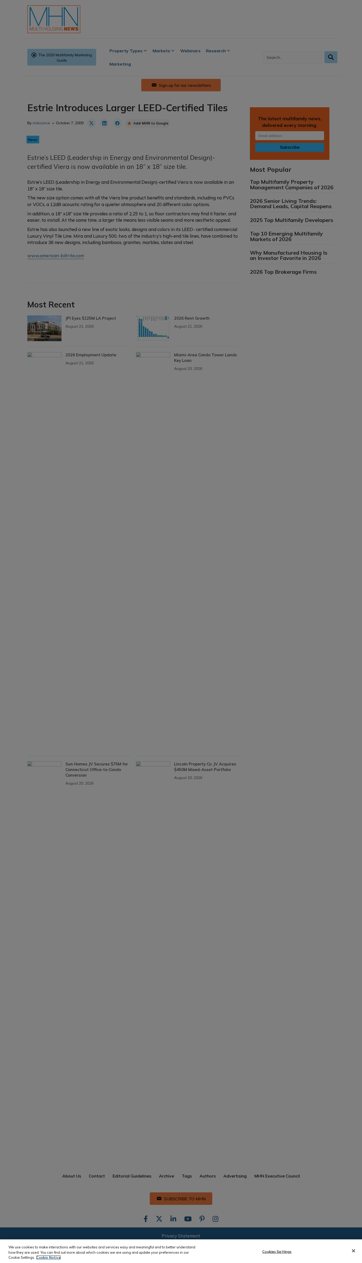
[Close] (353, 1251)
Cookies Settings (277, 1251)
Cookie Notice (48, 1257)
